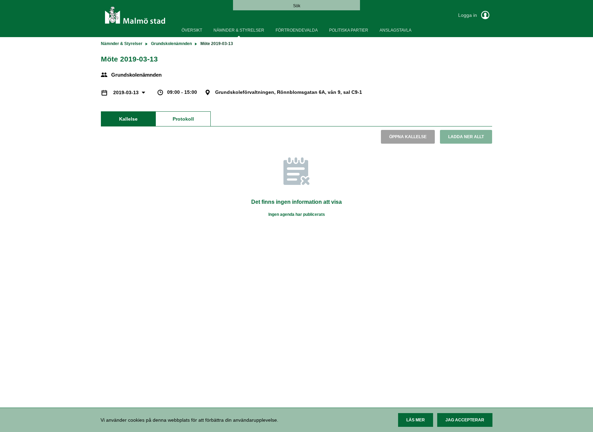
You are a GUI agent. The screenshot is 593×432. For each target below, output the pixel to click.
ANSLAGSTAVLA (395, 30)
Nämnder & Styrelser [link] (121, 43)
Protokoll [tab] (183, 119)
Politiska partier (348, 30)
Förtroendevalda (297, 30)
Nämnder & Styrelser (238, 30)
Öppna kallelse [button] (408, 136)
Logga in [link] (468, 15)
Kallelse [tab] (128, 119)
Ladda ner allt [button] (466, 136)
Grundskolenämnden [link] (171, 43)
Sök (296, 5)
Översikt (192, 30)
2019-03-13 (126, 92)
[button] (415, 420)
